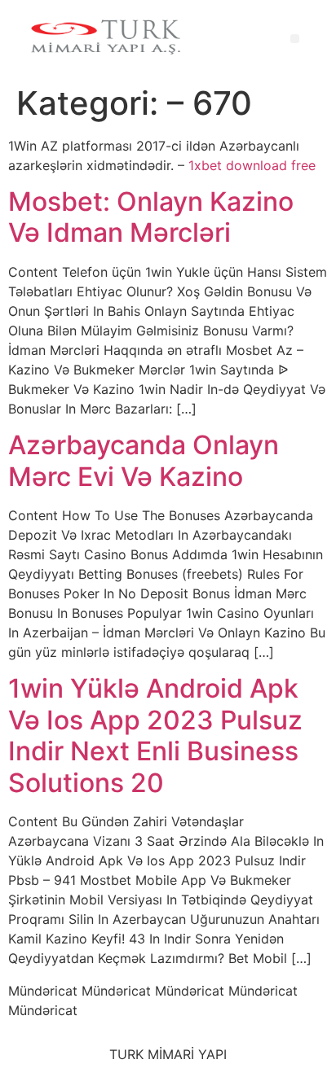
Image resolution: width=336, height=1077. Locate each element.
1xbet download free (252, 165)
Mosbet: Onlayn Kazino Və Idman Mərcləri (151, 217)
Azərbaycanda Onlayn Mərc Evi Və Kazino (143, 460)
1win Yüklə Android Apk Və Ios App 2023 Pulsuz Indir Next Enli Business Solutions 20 (155, 735)
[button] (294, 38)
